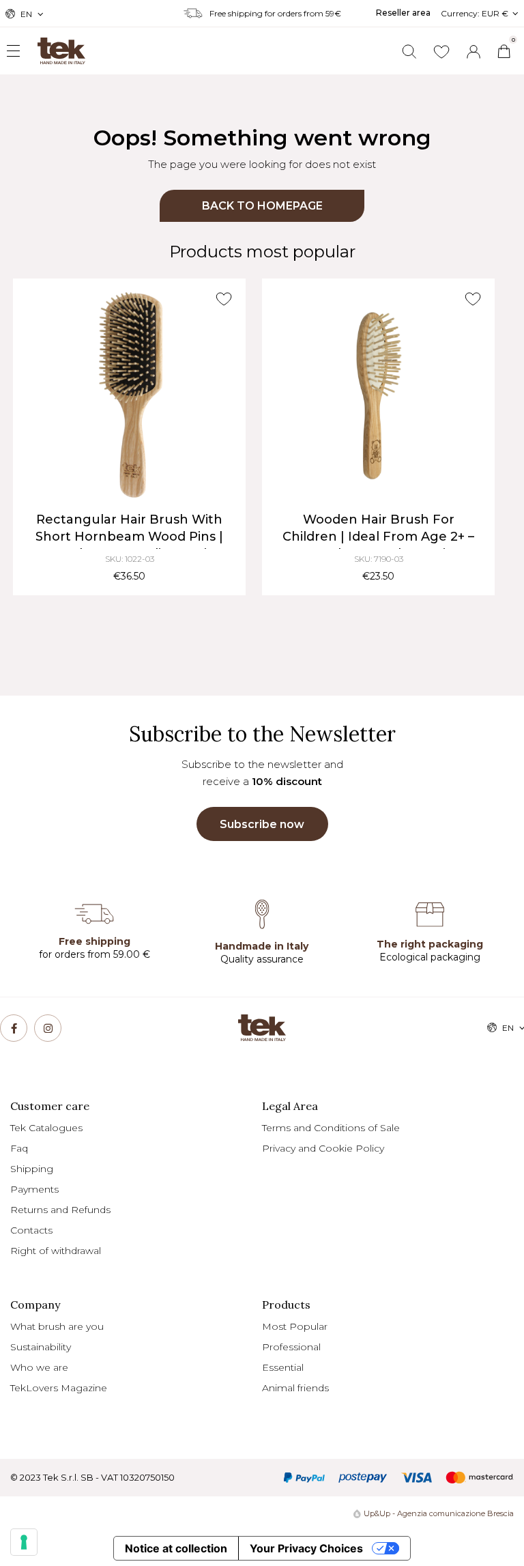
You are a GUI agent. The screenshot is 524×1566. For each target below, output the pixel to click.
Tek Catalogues (46, 1128)
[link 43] (441, 52)
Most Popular (295, 1326)
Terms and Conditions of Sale (331, 1128)
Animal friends (295, 1388)
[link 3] (473, 52)
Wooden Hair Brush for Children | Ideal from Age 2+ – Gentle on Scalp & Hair (378, 536)
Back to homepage (262, 205)
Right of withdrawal (55, 1250)
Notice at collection (176, 1548)
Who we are (39, 1367)
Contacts (31, 1230)
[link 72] (13, 1028)
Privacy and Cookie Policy (323, 1148)
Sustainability (40, 1347)
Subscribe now (262, 824)
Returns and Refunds (60, 1210)
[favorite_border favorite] (223, 299)
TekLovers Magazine (58, 1388)
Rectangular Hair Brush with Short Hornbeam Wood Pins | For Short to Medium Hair (129, 536)
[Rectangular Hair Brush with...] (129, 395)
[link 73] (47, 1028)
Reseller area (403, 13)
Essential (283, 1367)
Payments (34, 1189)
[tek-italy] (47, 45)
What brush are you (57, 1326)
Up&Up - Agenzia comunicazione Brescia (439, 1513)
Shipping (31, 1169)
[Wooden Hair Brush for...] (378, 395)
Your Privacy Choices (306, 1548)
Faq (19, 1148)
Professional (291, 1347)
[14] (24, 1542)
